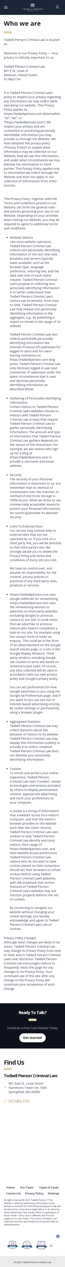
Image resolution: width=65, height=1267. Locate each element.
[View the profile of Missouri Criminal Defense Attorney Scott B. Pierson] (54, 1245)
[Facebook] (58, 1236)
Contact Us (13, 1193)
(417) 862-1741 (19, 1101)
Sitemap (53, 1193)
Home (10, 1187)
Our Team (26, 1187)
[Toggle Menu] (6, 7)
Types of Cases (49, 1187)
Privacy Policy (34, 1193)
